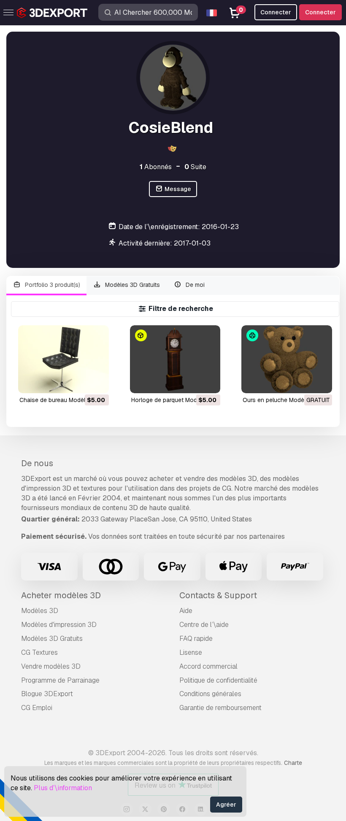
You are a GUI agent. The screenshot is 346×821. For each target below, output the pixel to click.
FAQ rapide (196, 638)
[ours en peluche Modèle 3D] (286, 359)
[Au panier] (79, 381)
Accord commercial (208, 666)
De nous (37, 463)
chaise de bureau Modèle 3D (58, 400)
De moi (194, 285)
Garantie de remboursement (220, 707)
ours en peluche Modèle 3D (280, 400)
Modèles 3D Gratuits (131, 285)
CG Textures (39, 652)
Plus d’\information (63, 787)
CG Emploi (36, 707)
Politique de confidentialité (218, 680)
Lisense (190, 652)
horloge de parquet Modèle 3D (172, 400)
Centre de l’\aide (204, 624)
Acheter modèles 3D (61, 595)
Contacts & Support (218, 595)
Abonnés (156, 166)
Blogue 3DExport (47, 693)
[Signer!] (96, 381)
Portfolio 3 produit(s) (51, 285)
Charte (293, 763)
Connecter (320, 12)
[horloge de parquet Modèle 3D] (175, 359)
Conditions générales (210, 693)
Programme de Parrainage (60, 680)
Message (177, 189)
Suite (195, 166)
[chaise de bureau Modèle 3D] (63, 359)
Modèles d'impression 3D (59, 624)
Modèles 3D (39, 610)
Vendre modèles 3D (51, 666)
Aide (185, 610)
